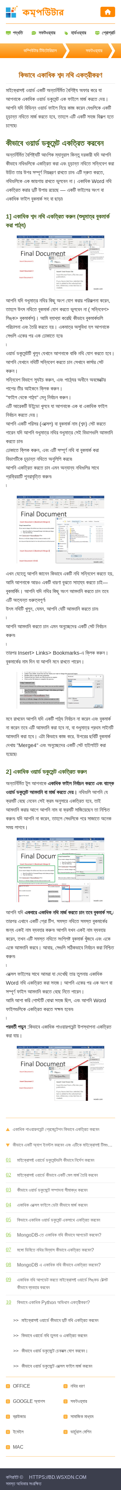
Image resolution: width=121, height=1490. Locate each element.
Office (21, 1386)
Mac (18, 1447)
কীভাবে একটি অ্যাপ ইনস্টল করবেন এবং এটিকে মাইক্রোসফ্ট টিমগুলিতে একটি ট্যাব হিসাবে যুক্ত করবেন (64, 1144)
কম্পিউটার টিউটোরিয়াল (40, 50)
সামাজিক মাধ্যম (81, 1416)
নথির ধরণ (77, 1386)
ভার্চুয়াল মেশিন (80, 1431)
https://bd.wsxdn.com (57, 1477)
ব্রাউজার (19, 1416)
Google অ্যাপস (29, 1401)
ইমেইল (18, 1431)
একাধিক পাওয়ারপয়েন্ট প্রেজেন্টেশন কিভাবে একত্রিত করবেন (56, 1129)
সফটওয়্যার (94, 50)
